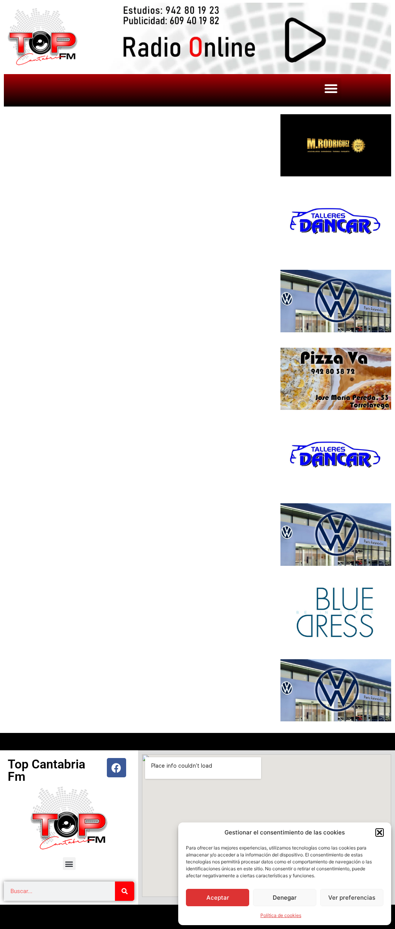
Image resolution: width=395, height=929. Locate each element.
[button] (379, 832)
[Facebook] (116, 767)
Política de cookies (280, 915)
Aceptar (217, 897)
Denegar (285, 897)
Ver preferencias (351, 897)
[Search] (124, 891)
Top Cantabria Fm (46, 770)
